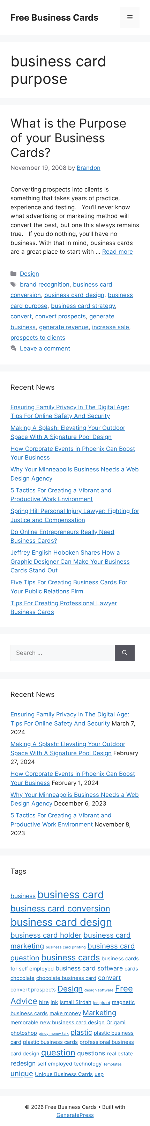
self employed (54, 1063)
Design (29, 273)
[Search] (125, 653)
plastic (81, 1032)
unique (21, 1073)
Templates (112, 1064)
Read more (117, 251)
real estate (120, 1053)
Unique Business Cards (64, 1074)
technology (88, 1063)
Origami (116, 1022)
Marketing (99, 1012)
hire (44, 1002)
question (58, 1052)
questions (91, 1053)
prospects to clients (37, 337)
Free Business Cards (54, 17)
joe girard (101, 1003)
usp (99, 1074)
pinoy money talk (54, 1033)
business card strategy (83, 305)
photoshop (23, 1033)
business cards (70, 957)
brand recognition (44, 284)
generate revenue (64, 327)
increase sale (110, 327)
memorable (24, 1022)
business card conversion (60, 908)
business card (70, 894)
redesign (23, 1063)
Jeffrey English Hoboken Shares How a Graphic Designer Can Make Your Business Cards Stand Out (70, 561)
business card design (74, 294)
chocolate (22, 978)
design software (98, 990)
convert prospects (60, 316)
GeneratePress (75, 1115)
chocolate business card (66, 978)
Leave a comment (45, 348)
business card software (89, 968)
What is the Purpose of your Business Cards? (68, 138)
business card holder (46, 935)
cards (131, 968)
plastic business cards (50, 1042)
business (23, 896)
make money (65, 1013)
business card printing (66, 947)
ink (54, 1002)
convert (21, 316)
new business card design (72, 1022)
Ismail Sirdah (75, 1002)
